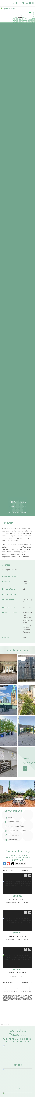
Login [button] (20, 863)
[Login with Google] (8, 864)
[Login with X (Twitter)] (12, 864)
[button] (13, 3)
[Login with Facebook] (4, 864)
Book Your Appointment (17, 513)
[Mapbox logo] (5, 1024)
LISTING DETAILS (17, 889)
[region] (17, 1014)
